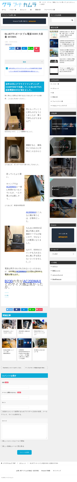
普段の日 (38, 9)
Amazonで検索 (45, 470)
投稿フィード (56, 270)
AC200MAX (11, 187)
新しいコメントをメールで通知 (13, 441)
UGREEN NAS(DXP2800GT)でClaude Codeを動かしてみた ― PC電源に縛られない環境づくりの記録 (24, 354)
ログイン (55, 266)
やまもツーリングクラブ (59, 105)
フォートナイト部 (49, 9)
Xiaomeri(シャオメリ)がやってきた (8, 332)
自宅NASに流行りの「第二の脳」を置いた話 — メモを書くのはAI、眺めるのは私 (67, 34)
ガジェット (23, 9)
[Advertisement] (63, 296)
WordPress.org (56, 279)
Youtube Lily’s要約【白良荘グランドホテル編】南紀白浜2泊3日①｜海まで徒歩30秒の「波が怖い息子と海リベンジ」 (67, 52)
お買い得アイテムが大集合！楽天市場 (27, 470)
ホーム (4, 9)
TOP (9, 463)
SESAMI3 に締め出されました (24, 332)
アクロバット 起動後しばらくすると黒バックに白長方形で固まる (67, 69)
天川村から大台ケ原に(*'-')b (39, 350)
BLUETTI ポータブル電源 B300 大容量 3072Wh (63, 188)
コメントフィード (57, 275)
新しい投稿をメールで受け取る (13, 446)
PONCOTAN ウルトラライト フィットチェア (39, 333)
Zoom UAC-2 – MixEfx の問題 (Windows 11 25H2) (67, 60)
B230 (9, 281)
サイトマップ (57, 470)
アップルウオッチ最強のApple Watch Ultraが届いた (36, 367)
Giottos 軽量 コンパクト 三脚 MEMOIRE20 (8, 351)
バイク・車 (13, 9)
